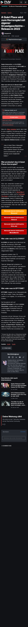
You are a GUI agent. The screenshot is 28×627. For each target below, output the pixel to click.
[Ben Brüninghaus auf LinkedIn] (16, 357)
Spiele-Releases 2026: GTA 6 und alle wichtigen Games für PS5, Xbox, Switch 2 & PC (18, 386)
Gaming (10, 12)
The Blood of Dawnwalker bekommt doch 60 (17, 6)
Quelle (8, 344)
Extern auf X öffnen (7, 120)
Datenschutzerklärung (7, 124)
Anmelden (23, 431)
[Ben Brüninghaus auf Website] (23, 357)
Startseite (3, 12)
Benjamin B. (8, 33)
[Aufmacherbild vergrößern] (14, 51)
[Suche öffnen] (21, 2)
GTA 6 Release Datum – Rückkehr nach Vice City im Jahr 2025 (18, 394)
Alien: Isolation (11, 129)
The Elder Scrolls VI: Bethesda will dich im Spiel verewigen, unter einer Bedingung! (18, 404)
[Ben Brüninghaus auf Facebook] (9, 357)
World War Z (20, 192)
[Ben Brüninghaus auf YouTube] (19, 357)
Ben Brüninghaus (13, 354)
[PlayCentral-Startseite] (6, 2)
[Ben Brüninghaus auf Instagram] (12, 357)
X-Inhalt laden (14, 117)
